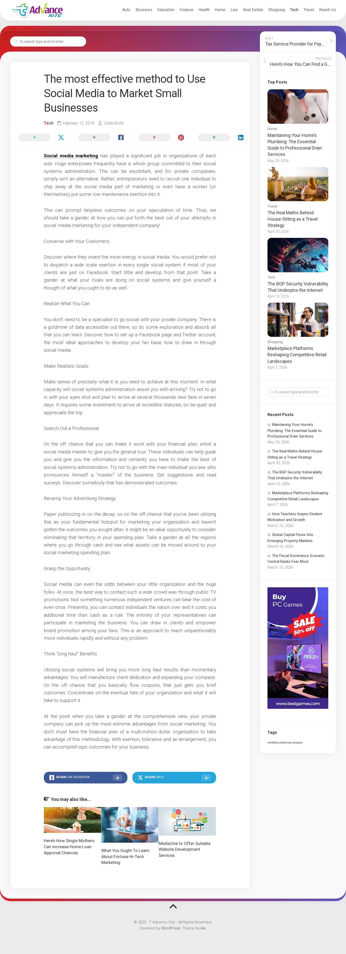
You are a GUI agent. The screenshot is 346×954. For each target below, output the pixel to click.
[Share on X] (40, 137)
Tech (294, 9)
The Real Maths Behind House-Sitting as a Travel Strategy (292, 219)
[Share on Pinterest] (160, 137)
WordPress (170, 928)
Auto (126, 9)
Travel (308, 9)
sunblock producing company (284, 742)
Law (234, 9)
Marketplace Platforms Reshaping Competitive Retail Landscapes (296, 355)
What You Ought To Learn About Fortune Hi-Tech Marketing (125, 856)
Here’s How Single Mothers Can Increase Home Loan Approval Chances (69, 846)
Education (166, 9)
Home (220, 9)
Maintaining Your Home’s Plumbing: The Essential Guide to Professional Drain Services (294, 430)
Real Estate (253, 9)
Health (204, 9)
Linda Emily (114, 123)
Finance (186, 9)
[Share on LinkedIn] (220, 137)
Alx (203, 928)
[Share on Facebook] (100, 137)
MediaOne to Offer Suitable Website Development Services (184, 849)
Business (144, 9)
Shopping (276, 9)
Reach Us (327, 9)
